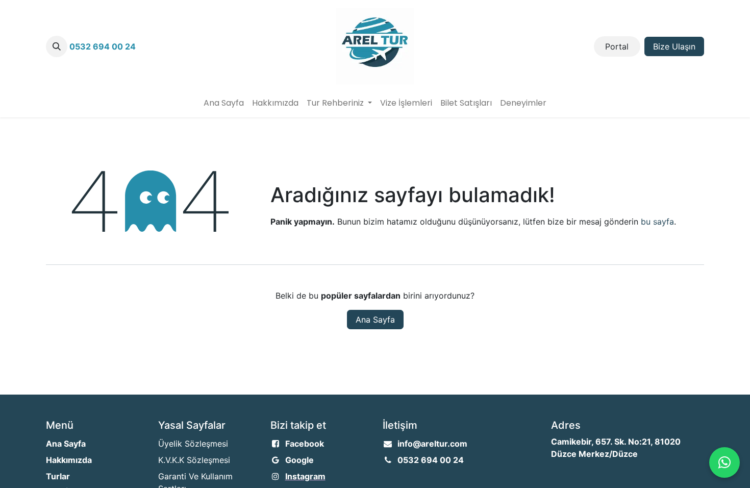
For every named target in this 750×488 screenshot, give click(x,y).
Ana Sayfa (375, 319)
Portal (617, 46)
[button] (56, 46)
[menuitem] (223, 103)
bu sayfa (657, 221)
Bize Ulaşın (674, 46)
